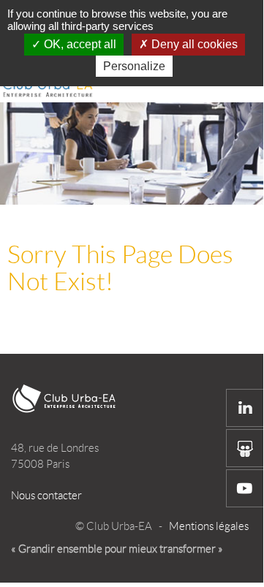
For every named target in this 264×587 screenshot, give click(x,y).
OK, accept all (78, 44)
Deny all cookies (193, 44)
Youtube (245, 488)
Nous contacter (46, 495)
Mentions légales (209, 526)
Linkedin (245, 408)
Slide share (245, 448)
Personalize (134, 66)
